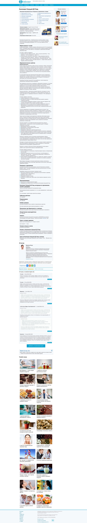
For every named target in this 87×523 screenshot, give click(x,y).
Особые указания (24, 23)
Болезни (21, 4)
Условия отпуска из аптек (43, 20)
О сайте (21, 521)
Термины (52, 4)
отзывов (62, 21)
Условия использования (41, 520)
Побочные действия (25, 20)
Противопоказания (24, 17)
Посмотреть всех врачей (61, 33)
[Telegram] (35, 266)
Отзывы (40, 22)
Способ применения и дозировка (27, 19)
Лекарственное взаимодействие (45, 15)
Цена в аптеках (41, 23)
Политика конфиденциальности (42, 521)
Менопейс (44, 218)
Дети (41, 4)
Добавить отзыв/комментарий (36, 345)
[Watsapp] (32, 266)
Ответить (49, 279)
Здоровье (46, 4)
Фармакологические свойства (26, 14)
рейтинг (65, 14)
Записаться (64, 15)
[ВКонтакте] (27, 266)
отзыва (62, 14)
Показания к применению (26, 16)
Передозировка (24, 22)
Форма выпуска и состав (26, 13)
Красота (37, 4)
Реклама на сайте (40, 519)
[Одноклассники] (30, 266)
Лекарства (26, 4)
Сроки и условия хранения (44, 19)
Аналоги (40, 17)
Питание (32, 4)
